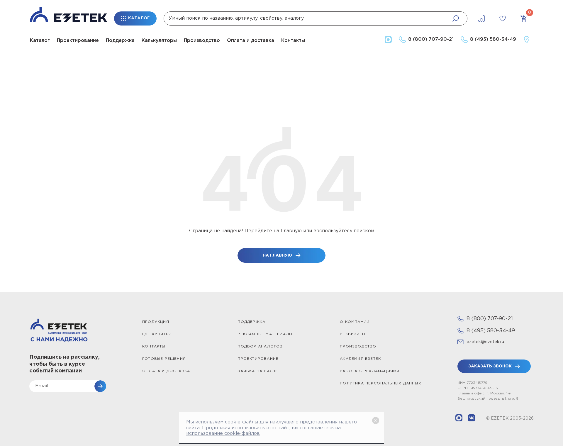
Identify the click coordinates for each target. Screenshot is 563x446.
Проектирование (78, 40)
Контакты (293, 40)
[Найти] (456, 18)
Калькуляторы (159, 40)
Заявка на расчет (259, 371)
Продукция (155, 321)
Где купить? (156, 334)
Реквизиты (352, 334)
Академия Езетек (360, 358)
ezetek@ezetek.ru (485, 342)
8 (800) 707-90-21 (490, 318)
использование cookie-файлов (223, 433)
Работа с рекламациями (369, 371)
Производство (202, 40)
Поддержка (120, 40)
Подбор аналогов (260, 346)
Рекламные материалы (265, 334)
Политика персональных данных (380, 383)
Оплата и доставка (250, 40)
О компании (354, 321)
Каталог (40, 40)
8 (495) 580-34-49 (491, 330)
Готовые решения (164, 358)
